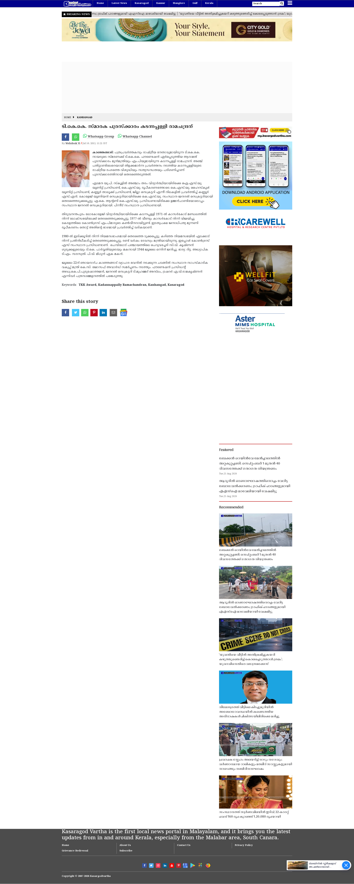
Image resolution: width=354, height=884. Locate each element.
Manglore (179, 3)
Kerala (209, 3)
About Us (125, 845)
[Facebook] (144, 865)
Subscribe (125, 850)
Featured (226, 450)
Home (100, 3)
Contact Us (183, 845)
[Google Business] (184, 864)
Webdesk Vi (72, 143)
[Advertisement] (172, 87)
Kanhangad (84, 117)
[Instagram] (158, 865)
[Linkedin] (165, 865)
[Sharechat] (207, 864)
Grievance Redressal (75, 850)
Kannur (160, 3)
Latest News (119, 3)
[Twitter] (151, 865)
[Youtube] (171, 865)
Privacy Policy (244, 845)
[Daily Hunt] (199, 864)
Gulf (194, 3)
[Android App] (192, 864)
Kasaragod (142, 3)
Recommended (231, 507)
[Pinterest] (178, 865)
